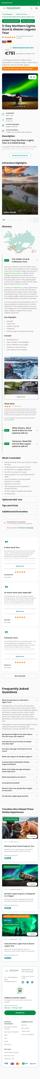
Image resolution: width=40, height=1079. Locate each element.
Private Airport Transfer (11, 1052)
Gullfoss (33, 294)
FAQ (5, 1038)
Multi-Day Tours (21, 14)
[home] (11, 8)
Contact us (20, 1013)
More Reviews (20, 676)
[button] (36, 8)
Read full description (20, 155)
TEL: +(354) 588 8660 (11, 977)
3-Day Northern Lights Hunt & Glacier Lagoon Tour (18, 17)
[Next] (36, 220)
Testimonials (25, 1031)
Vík (36, 302)
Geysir (33, 278)
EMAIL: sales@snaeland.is (10, 980)
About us (24, 1025)
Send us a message (26, 528)
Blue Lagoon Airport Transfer (10, 1028)
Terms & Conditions (27, 1034)
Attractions (7, 1044)
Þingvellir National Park (12, 273)
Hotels (6, 1041)
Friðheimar (17, 288)
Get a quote (25, 1028)
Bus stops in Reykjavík (11, 1032)
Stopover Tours (9, 1059)
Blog (5, 1035)
